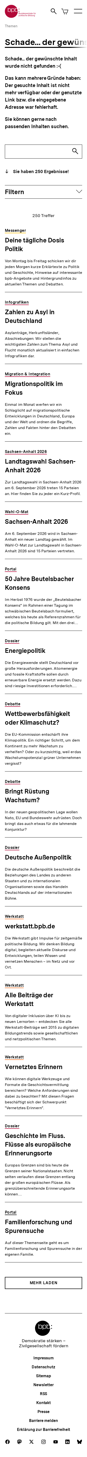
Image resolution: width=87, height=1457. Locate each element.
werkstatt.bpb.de (30, 926)
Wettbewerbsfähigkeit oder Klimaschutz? (37, 718)
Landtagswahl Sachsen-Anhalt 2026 (40, 466)
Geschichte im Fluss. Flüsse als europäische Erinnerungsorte (38, 1144)
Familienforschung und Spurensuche (38, 1226)
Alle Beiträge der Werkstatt (29, 999)
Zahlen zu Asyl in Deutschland (30, 316)
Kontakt (43, 1402)
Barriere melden (43, 1420)
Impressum (43, 1358)
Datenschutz (43, 1367)
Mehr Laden (44, 1283)
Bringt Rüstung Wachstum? (27, 795)
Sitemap (43, 1376)
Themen (11, 26)
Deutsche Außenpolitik (38, 857)
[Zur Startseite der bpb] (20, 16)
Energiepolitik (25, 650)
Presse (43, 1411)
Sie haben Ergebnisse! (40, 171)
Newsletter (43, 1385)
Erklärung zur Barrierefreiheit (43, 1429)
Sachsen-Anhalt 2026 (36, 521)
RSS (43, 1393)
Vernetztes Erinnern (34, 1067)
